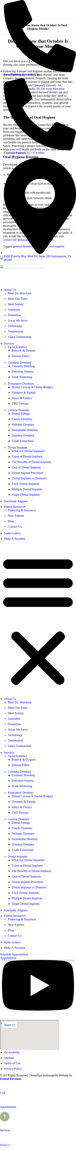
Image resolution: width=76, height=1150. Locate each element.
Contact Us (15, 526)
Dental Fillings (21, 413)
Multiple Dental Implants (27, 489)
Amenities (14, 309)
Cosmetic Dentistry (19, 362)
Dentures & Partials (24, 392)
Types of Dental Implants (27, 456)
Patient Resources (15, 506)
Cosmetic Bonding (23, 366)
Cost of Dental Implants (26, 467)
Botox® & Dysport (23, 350)
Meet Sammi (15, 304)
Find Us (5, 1145)
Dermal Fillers (20, 356)
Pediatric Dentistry (23, 424)
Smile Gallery (12, 533)
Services (9, 343)
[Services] (2, 1123)
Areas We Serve (18, 320)
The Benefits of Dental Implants (31, 462)
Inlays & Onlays (22, 398)
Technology (15, 326)
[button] (38, 620)
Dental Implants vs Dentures (29, 478)
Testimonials (15, 331)
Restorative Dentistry (21, 383)
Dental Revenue (10, 1078)
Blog (11, 521)
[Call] (2, 1086)
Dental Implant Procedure (27, 472)
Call (2, 1092)
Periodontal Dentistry (25, 430)
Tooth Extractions (23, 441)
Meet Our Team (17, 298)
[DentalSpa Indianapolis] (21, 267)
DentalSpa (14, 315)
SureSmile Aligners (16, 501)
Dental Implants (17, 447)
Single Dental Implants (26, 494)
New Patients (16, 515)
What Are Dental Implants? (28, 451)
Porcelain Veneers (23, 371)
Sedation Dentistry (23, 435)
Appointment (8, 1107)
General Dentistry (19, 410)
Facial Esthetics (17, 347)
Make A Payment (14, 538)
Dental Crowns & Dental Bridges (32, 387)
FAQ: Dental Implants (25, 483)
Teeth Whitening (22, 377)
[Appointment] (2, 1100)
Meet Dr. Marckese (19, 293)
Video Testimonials (19, 337)
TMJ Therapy (20, 403)
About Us (10, 289)
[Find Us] (2, 1138)
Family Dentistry (22, 419)
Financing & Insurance (22, 510)
